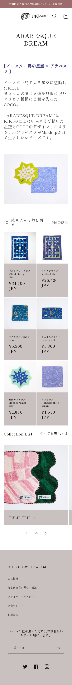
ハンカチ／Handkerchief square (50, 402)
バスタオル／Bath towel (19, 338)
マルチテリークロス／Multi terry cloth (20, 273)
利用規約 (13, 614)
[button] (6, 16)
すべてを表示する (53, 433)
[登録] (58, 648)
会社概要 (13, 578)
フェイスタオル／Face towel (51, 338)
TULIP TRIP (20, 517)
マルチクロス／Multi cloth (49, 272)
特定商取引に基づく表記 (22, 587)
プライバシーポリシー (21, 596)
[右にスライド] (45, 533)
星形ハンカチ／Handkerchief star (17, 402)
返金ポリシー (16, 605)
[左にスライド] (26, 533)
